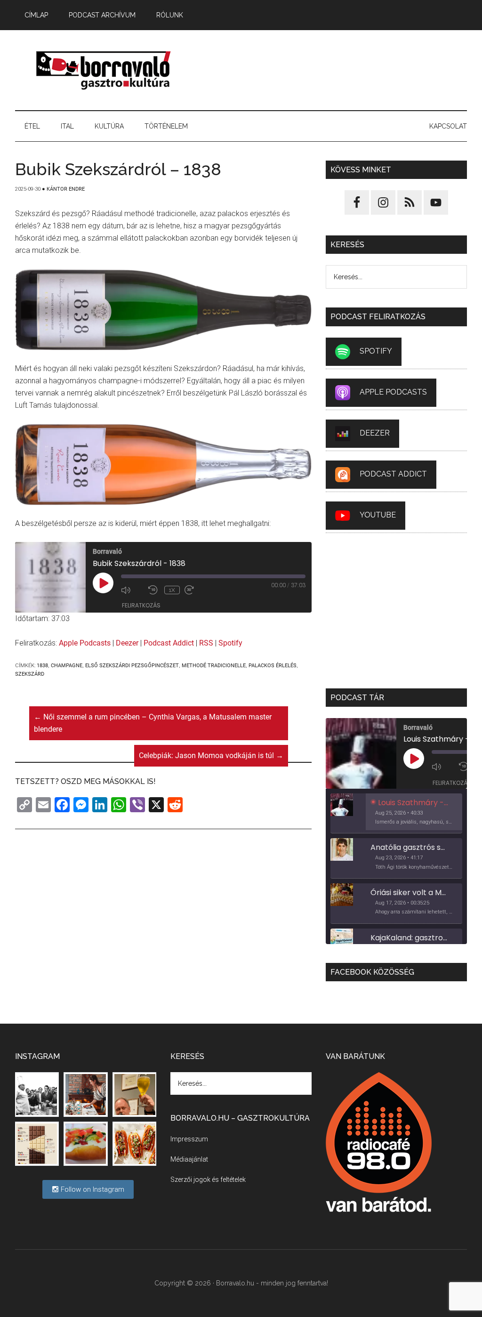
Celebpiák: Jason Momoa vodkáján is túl (211, 755)
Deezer (127, 642)
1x (172, 590)
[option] (396, 813)
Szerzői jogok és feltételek (208, 1179)
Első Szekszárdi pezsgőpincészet (132, 666)
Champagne (66, 666)
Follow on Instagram (91, 1189)
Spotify (230, 642)
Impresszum (189, 1139)
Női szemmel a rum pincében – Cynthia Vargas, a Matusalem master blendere (153, 723)
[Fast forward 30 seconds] (196, 590)
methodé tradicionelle (214, 666)
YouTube (378, 514)
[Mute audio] (132, 590)
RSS (206, 642)
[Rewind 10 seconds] (154, 590)
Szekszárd (29, 674)
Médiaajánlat (189, 1159)
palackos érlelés (273, 666)
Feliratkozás (141, 605)
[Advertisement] (333, 70)
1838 (42, 666)
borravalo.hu (104, 70)
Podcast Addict (169, 642)
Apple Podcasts (85, 642)
